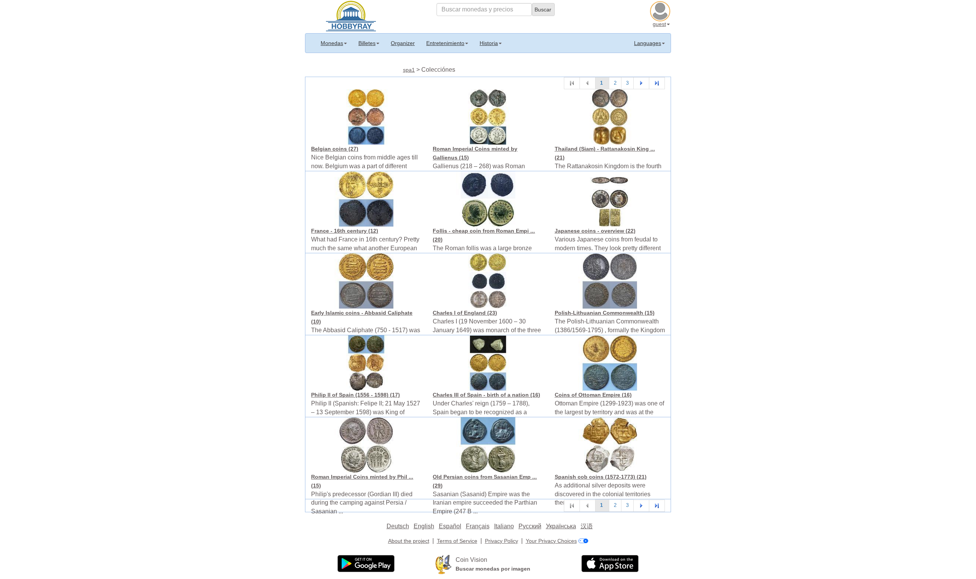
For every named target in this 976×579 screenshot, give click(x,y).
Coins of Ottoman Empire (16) (593, 395)
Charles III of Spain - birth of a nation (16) (486, 395)
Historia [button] (489, 43)
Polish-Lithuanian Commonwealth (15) (605, 313)
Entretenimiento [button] (445, 43)
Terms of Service (457, 541)
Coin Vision (471, 559)
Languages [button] (647, 43)
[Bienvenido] (351, 15)
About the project (408, 541)
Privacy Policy (501, 541)
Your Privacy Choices (551, 541)
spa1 (409, 70)
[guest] (661, 10)
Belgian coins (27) (334, 149)
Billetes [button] (367, 43)
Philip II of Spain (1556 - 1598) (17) (355, 395)
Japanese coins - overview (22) (595, 231)
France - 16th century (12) (344, 231)
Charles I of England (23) (465, 313)
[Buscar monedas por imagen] (443, 564)
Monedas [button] (332, 43)
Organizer (403, 43)
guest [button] (659, 24)
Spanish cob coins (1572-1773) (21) (601, 477)
